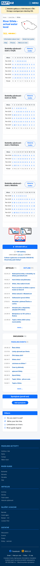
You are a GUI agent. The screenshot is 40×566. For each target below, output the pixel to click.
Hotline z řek (5, 451)
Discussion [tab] (19, 336)
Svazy (3, 538)
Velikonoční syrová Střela (21, 298)
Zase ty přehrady (18, 367)
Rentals (3, 512)
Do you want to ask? (15, 418)
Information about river (12, 39)
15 (15, 155)
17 (14, 121)
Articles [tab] (11, 268)
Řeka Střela (16, 347)
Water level (5, 460)
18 (13, 67)
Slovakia (4, 477)
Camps (3, 457)
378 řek (20, 254)
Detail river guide (28, 39)
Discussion (4, 532)
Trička (25, 555)
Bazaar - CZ (5, 518)
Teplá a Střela (17, 383)
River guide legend (14, 428)
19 (14, 202)
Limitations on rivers (15, 424)
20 (14, 115)
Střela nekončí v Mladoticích (22, 294)
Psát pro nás (17, 555)
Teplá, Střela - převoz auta (21, 379)
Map (5, 42)
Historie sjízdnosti (7, 500)
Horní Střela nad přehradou (21, 280)
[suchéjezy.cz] (26, 229)
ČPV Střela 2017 (17, 355)
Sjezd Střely (16, 375)
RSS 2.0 (27, 551)
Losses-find (5, 521)
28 (14, 125)
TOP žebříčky (21, 252)
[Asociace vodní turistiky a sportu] (20, 236)
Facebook (16, 551)
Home (4, 17)
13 (15, 74)
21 (15, 77)
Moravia (4, 474)
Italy (2, 480)
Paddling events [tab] (19, 342)
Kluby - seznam (6, 541)
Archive (3, 492)
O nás (31, 555)
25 (15, 165)
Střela (18, 17)
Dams (3, 454)
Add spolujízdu (20, 403)
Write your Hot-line (14, 421)
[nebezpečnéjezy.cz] (14, 229)
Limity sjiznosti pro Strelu (21, 351)
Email (9, 555)
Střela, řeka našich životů (21, 284)
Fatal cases (5, 497)
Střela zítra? (16, 359)
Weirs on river (22, 42)
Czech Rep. (11, 17)
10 (34, 118)
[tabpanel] (20, 301)
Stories (3, 495)
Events (3, 535)
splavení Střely (17, 371)
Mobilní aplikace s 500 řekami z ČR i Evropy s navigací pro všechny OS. (21, 10)
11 (24, 212)
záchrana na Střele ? (19, 363)
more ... (20, 327)
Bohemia (4, 471)
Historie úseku (30, 50)
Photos (12, 42)
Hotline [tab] (28, 268)
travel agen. (5, 515)
